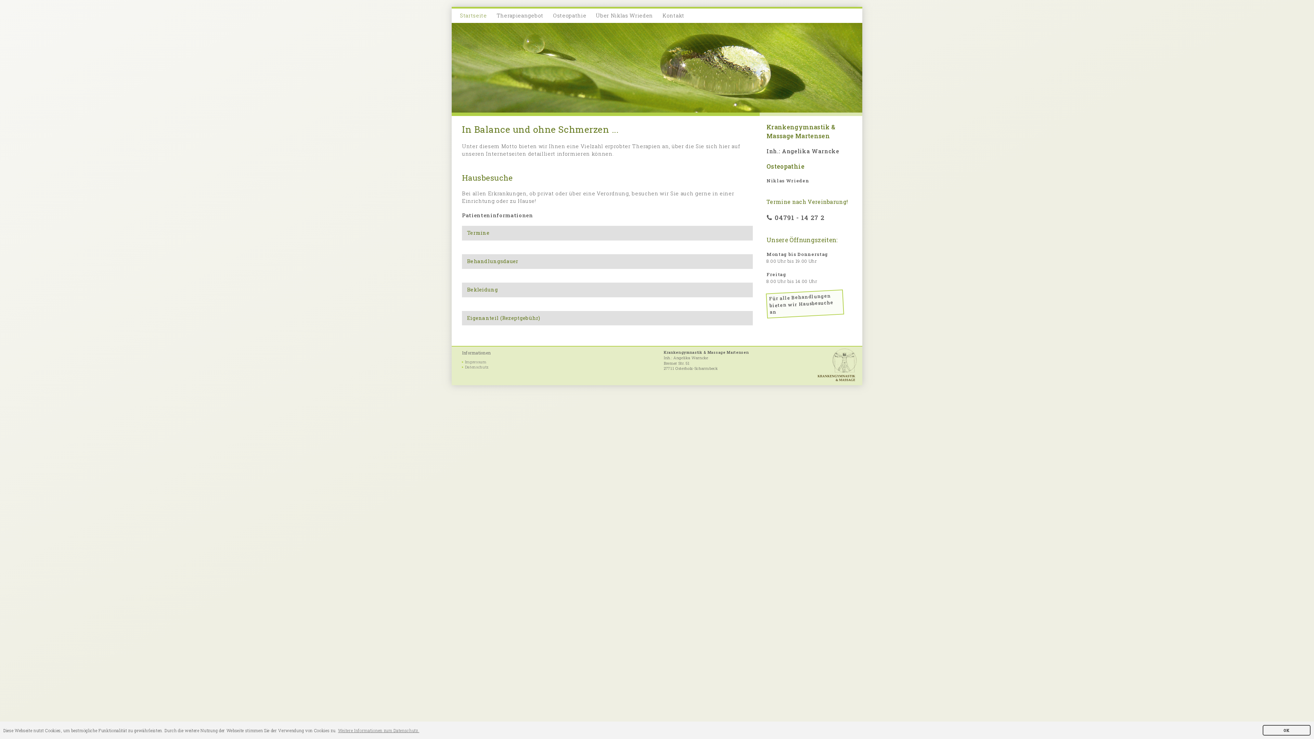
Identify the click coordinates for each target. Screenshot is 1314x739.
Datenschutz (477, 367)
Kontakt (673, 15)
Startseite (473, 15)
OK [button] (1286, 730)
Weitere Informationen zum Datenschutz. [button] (379, 730)
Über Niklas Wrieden (624, 15)
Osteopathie (569, 15)
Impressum (476, 362)
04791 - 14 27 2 (799, 217)
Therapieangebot (520, 15)
